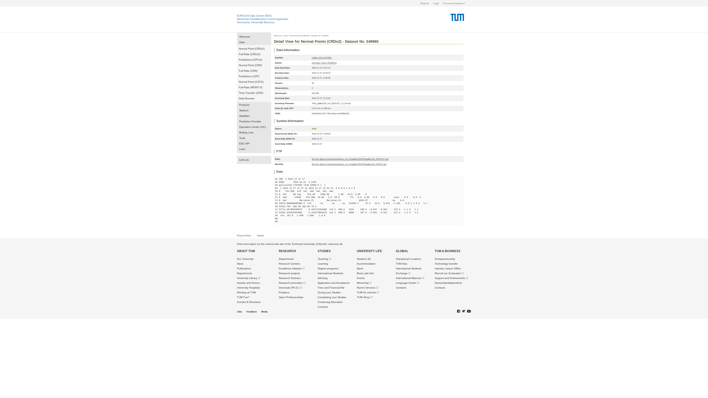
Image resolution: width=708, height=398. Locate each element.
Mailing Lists (246, 132)
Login (436, 3)
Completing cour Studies (332, 297)
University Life (369, 251)
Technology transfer (446, 263)
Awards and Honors (248, 282)
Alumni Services (366, 287)
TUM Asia (401, 263)
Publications (244, 268)
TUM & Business (447, 251)
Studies (324, 251)
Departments (244, 273)
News (240, 263)
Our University (245, 258)
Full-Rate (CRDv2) (249, 54)
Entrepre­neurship (445, 258)
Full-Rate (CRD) (248, 70)
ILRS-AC (244, 159)
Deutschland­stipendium (448, 282)
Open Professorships (291, 297)
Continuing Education (330, 302)
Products (244, 104)
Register (424, 3)
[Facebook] (458, 311)
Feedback (252, 311)
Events (361, 278)
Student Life (364, 258)
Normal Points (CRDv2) (299, 36)
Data (242, 42)
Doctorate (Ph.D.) (289, 287)
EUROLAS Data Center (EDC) (254, 15)
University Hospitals (248, 287)
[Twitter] (463, 311)
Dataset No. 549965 (320, 36)
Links (242, 149)
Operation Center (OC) (252, 126)
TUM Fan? (243, 297)
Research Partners (290, 278)
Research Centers (289, 263)
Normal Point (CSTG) (251, 81)
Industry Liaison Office (448, 268)
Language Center (406, 282)
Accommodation (366, 263)
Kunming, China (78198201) (324, 63)
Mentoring (363, 282)
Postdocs (284, 292)
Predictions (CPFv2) (250, 59)
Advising (322, 278)
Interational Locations (408, 258)
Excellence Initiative (290, 268)
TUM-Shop (363, 297)
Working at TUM (246, 292)
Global (402, 251)
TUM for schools (366, 292)
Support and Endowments (450, 278)
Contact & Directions (249, 302)
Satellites (244, 115)
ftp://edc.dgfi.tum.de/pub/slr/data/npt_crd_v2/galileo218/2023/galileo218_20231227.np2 (350, 159)
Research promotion (291, 282)
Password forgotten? (454, 3)
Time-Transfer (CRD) (251, 92)
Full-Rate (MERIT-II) (250, 87)
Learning (323, 263)
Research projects (289, 273)
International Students (330, 273)
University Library (247, 278)
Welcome (244, 36)
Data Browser (247, 98)
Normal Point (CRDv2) (252, 48)
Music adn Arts (365, 273)
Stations (244, 110)
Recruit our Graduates (448, 273)
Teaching (323, 258)
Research (287, 251)
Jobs (239, 311)
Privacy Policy (244, 235)
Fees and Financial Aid (331, 287)
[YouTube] (469, 311)
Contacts (323, 306)
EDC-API (244, 143)
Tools (242, 138)
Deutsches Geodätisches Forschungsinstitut (262, 19)
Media (264, 311)
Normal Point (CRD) (250, 65)
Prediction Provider (250, 121)
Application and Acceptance (334, 282)
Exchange (401, 273)
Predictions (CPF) (249, 76)
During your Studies (329, 292)
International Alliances (408, 278)
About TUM (246, 251)
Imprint (260, 235)
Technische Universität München (256, 22)
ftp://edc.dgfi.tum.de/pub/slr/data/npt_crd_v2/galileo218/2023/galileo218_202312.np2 (349, 164)
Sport (360, 268)
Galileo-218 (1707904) (322, 58)
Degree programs (328, 268)
